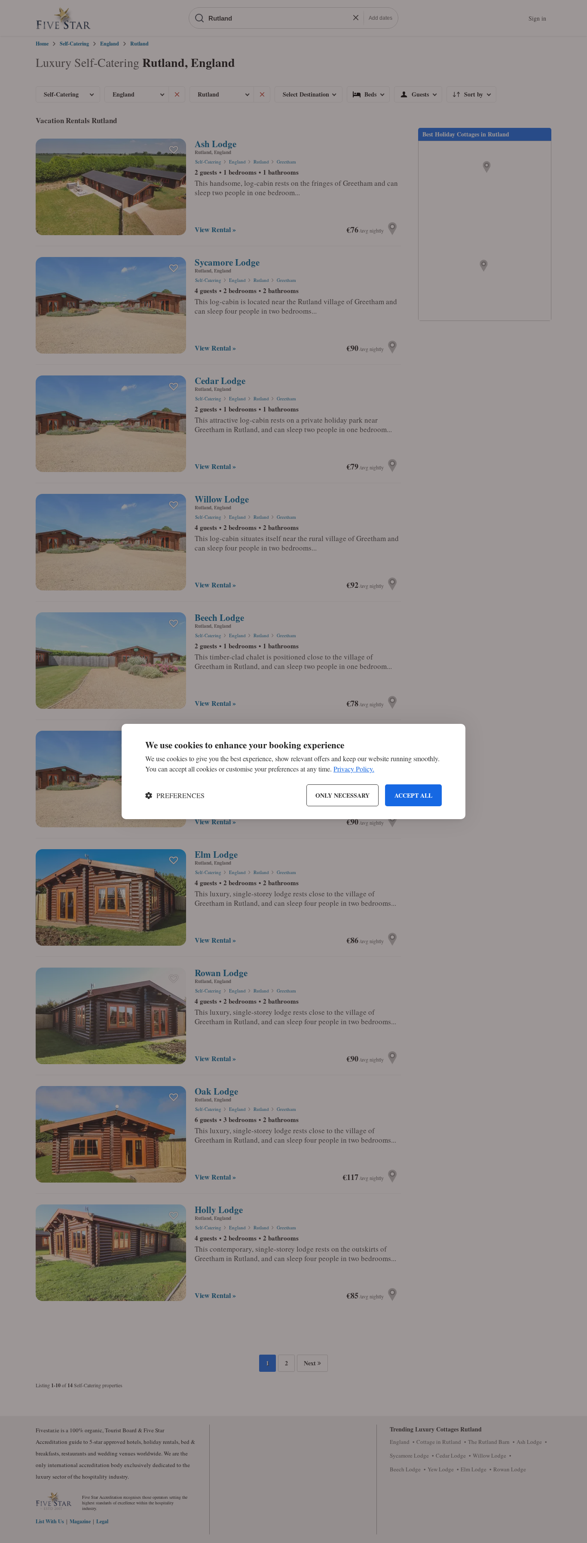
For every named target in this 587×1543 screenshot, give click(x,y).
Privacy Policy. (353, 768)
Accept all (413, 795)
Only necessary (342, 795)
